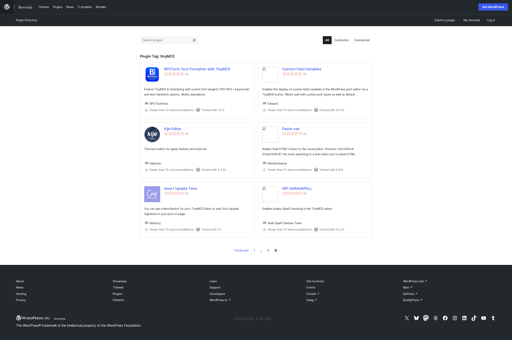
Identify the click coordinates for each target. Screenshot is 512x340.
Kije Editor (172, 129)
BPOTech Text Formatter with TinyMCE (197, 69)
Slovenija (59, 318)
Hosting (21, 293)
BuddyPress (413, 300)
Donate (313, 293)
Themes (118, 287)
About (20, 281)
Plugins (117, 293)
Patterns (118, 300)
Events (310, 287)
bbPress (410, 293)
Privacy (21, 300)
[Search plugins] (194, 40)
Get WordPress (493, 7)
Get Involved (315, 281)
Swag (311, 300)
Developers (217, 293)
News (19, 287)
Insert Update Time (180, 188)
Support (215, 287)
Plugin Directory (26, 20)
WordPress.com (415, 281)
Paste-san (291, 129)
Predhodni (241, 250)
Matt (408, 287)
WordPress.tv (220, 300)
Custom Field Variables (301, 69)
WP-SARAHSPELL (297, 188)
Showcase (120, 281)
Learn (213, 281)
